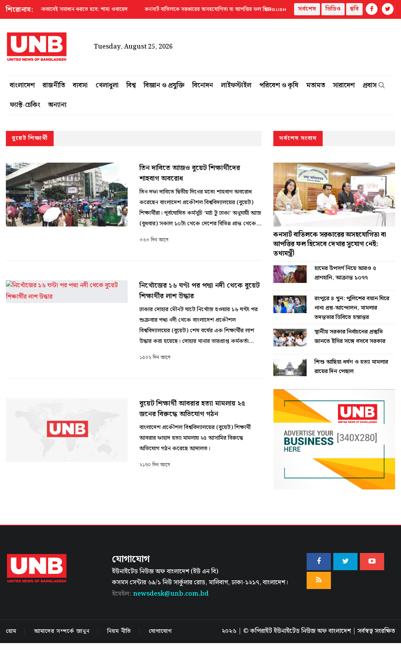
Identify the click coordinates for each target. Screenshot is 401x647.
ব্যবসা (80, 85)
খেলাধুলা (107, 85)
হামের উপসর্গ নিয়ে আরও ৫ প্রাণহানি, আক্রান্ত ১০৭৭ (345, 273)
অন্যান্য (57, 105)
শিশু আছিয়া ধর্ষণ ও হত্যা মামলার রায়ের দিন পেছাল (351, 366)
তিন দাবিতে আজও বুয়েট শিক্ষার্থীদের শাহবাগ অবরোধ (189, 173)
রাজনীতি (54, 85)
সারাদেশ (344, 85)
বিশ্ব (131, 85)
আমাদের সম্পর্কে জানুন (62, 631)
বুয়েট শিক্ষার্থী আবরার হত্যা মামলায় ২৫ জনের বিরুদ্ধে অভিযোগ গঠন (192, 409)
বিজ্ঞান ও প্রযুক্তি (164, 85)
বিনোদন (202, 85)
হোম (11, 631)
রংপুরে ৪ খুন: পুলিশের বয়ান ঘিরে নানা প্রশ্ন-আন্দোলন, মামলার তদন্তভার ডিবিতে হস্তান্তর (351, 308)
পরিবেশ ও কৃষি (278, 85)
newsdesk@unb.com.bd (160, 594)
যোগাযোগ (160, 631)
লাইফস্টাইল (236, 85)
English (275, 9)
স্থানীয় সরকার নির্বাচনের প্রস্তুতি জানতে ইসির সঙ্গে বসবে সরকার (349, 336)
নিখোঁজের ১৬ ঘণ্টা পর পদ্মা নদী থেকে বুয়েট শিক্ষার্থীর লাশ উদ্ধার (199, 291)
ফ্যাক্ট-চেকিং (25, 105)
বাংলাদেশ (22, 85)
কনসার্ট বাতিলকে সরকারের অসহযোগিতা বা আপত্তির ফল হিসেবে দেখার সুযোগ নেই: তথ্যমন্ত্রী (329, 244)
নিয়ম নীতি (119, 631)
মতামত (315, 85)
